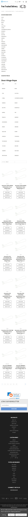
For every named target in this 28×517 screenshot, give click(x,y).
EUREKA (3, 38)
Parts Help (14, 423)
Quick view (7, 192)
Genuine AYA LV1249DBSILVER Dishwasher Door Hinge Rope (7, 259)
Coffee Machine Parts (14, 448)
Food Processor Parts (14, 454)
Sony (14, 473)
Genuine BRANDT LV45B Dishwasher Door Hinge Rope (7, 367)
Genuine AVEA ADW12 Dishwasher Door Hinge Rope (7, 187)
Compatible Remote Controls (14, 450)
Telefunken (14, 480)
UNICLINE (3, 64)
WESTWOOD (4, 69)
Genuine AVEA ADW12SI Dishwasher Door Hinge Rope (7, 222)
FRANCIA (3, 41)
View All (14, 482)
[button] (14, 395)
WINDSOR (3, 71)
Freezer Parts (14, 456)
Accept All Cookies (21, 515)
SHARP (2, 54)
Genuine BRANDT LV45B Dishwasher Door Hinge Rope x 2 (20, 367)
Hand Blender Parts (14, 441)
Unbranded (14, 466)
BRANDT (3, 20)
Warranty (14, 427)
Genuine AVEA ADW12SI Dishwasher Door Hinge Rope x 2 (20, 222)
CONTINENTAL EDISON (6, 29)
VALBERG (3, 66)
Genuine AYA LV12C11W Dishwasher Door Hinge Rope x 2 (21, 332)
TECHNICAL (3, 57)
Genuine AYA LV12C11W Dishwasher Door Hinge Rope (7, 332)
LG (14, 471)
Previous (2, 515)
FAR (2, 40)
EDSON (2, 33)
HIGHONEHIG (4, 45)
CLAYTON (3, 26)
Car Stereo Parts (14, 447)
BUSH (2, 22)
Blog (14, 428)
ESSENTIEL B (3, 36)
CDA (2, 24)
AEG (14, 477)
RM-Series (14, 464)
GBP (19, 1)
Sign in (11, 430)
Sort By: (3, 162)
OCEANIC (3, 47)
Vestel (14, 475)
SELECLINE (3, 52)
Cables (14, 445)
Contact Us (14, 421)
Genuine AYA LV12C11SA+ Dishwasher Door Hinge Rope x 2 (20, 295)
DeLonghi (14, 470)
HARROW (3, 43)
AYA (2, 19)
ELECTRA (3, 34)
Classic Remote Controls (14, 443)
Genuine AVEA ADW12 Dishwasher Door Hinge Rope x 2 (20, 187)
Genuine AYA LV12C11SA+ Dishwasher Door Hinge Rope (7, 295)
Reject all (11, 515)
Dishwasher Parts (14, 452)
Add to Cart (7, 197)
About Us (14, 420)
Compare (7, 195)
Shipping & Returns (14, 425)
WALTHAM (3, 68)
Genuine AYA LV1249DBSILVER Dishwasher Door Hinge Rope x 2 (20, 259)
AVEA (2, 17)
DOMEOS (3, 31)
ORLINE (2, 48)
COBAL (2, 27)
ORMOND (3, 50)
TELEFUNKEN (3, 61)
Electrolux (14, 478)
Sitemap (14, 432)
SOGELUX (3, 55)
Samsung (14, 468)
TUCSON (3, 62)
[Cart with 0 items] (23, 1)
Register (16, 430)
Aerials (14, 440)
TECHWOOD (4, 59)
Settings (4, 515)
